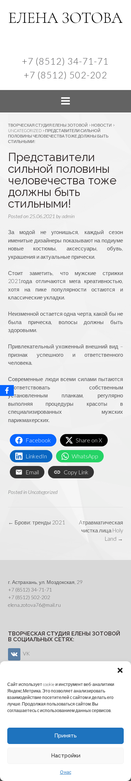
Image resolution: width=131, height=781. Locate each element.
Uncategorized (42, 492)
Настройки (65, 755)
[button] (120, 670)
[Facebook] (7, 390)
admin (68, 216)
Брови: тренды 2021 (36, 522)
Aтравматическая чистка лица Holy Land (101, 530)
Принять (65, 735)
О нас (65, 772)
